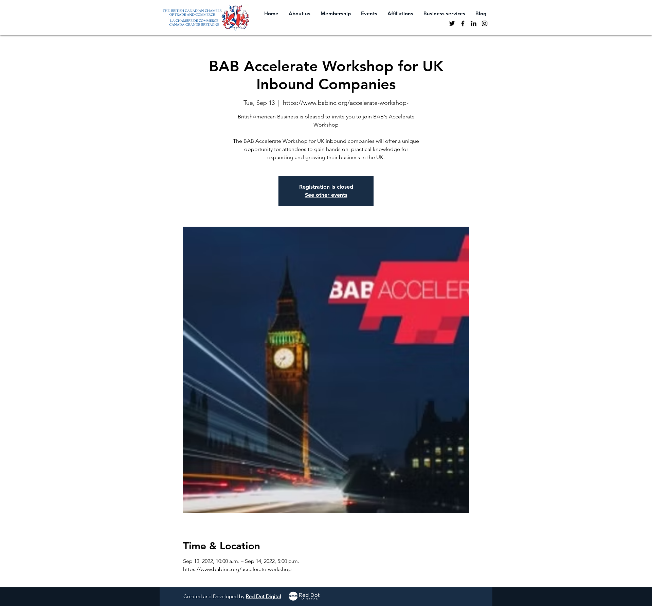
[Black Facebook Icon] (463, 23)
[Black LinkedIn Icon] (473, 23)
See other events (326, 195)
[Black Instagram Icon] (484, 23)
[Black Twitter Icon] (452, 23)
